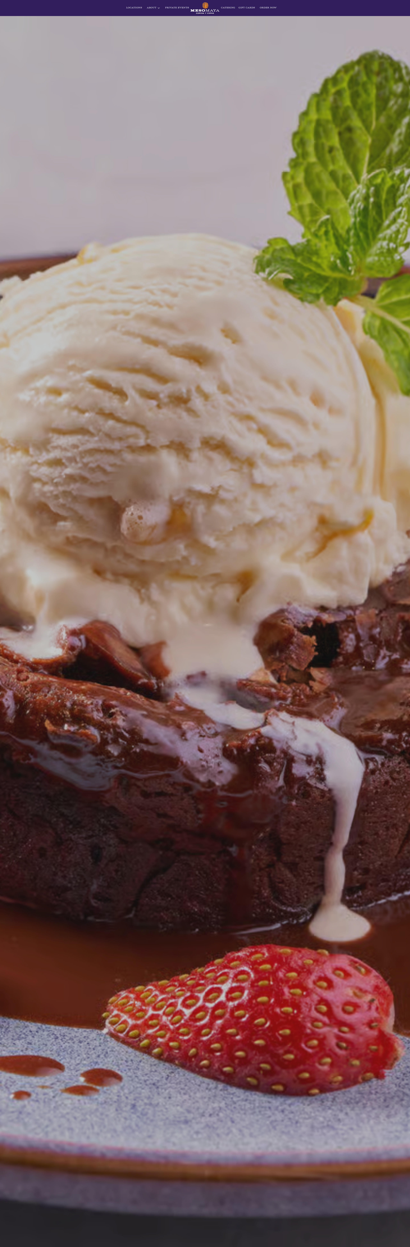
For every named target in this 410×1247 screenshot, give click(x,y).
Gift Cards (246, 8)
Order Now (268, 8)
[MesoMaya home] (205, 8)
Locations (134, 8)
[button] (153, 8)
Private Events (177, 8)
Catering (228, 8)
